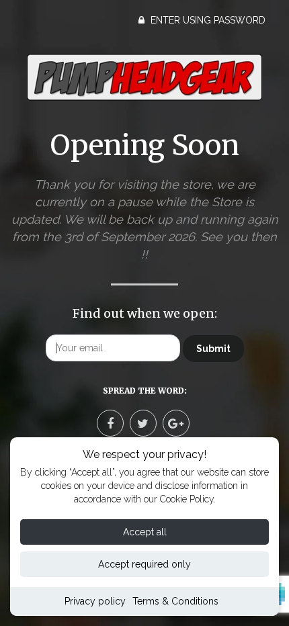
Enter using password (206, 20)
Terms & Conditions (175, 601)
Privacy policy (95, 601)
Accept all (145, 532)
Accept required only (144, 564)
